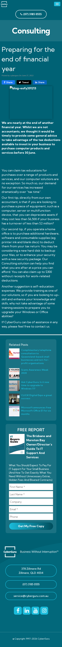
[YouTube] (35, 610)
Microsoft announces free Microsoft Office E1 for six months (36, 410)
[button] (57, 4)
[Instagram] (44, 610)
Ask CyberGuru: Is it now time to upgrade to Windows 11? (35, 385)
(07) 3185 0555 (31, 584)
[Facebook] (18, 610)
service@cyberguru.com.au (31, 596)
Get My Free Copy (31, 526)
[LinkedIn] (27, 610)
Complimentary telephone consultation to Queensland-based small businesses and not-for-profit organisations (36, 356)
